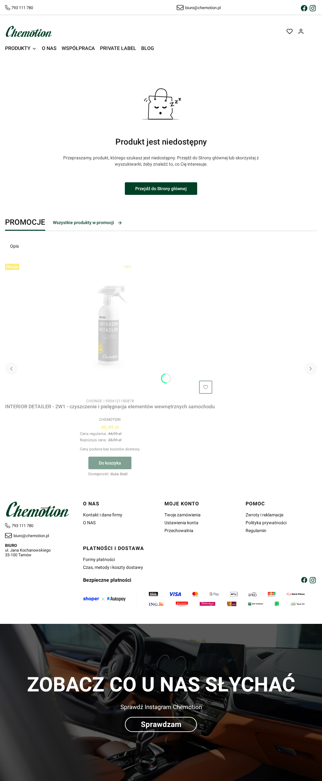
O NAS (89, 522)
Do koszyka (110, 462)
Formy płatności (99, 559)
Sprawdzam (161, 724)
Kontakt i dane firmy (102, 514)
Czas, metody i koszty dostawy (113, 567)
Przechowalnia (178, 530)
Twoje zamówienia (182, 514)
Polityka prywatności (266, 522)
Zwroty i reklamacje (264, 514)
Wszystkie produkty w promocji (83, 222)
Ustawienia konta (181, 522)
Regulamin (256, 530)
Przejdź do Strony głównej (161, 188)
